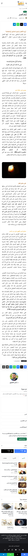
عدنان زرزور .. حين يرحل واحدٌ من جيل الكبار (22, 512)
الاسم (25, 414)
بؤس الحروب (24, 527)
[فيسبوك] (25, 24)
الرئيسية (24, 8)
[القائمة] (2, 4)
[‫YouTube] (16, 550)
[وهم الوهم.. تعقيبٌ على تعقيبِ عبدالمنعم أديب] (22, 492)
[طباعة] (3, 366)
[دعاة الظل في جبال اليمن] (22, 485)
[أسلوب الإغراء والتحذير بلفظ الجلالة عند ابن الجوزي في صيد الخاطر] (7, 506)
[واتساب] (18, 24)
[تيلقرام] (14, 24)
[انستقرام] (12, 550)
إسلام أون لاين (17, 361)
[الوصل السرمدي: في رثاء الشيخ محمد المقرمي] (22, 478)
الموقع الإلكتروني (23, 427)
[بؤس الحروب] (21, 522)
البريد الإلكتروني (23, 420)
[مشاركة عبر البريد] (7, 366)
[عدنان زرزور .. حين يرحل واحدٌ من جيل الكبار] (21, 506)
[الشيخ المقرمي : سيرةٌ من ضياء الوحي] (22, 472)
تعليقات (5, 458)
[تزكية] (21, 3)
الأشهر (23, 458)
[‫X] (21, 24)
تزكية (20, 8)
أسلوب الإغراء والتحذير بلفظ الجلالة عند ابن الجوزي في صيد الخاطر (7, 513)
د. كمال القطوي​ (22, 18)
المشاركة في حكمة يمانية (14, 546)
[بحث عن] (26, 4)
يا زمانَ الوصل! (10, 527)
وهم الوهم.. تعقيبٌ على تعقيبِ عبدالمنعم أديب (10, 490)
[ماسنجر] (18, 366)
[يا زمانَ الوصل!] (7, 522)
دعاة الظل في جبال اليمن (12, 483)
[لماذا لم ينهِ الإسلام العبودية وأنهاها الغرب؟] (22, 465)
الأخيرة (14, 458)
